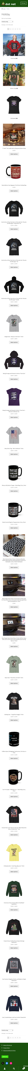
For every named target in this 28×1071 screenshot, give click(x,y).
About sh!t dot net (7, 1045)
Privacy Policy (6, 1048)
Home (4, 8)
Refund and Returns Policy (9, 1050)
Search (14, 1068)
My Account (4, 1068)
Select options (14, 154)
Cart (21, 1067)
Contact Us (5, 1056)
